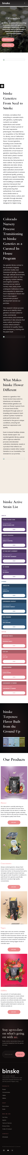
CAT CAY (5, 657)
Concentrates (6, 1092)
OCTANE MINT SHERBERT (9, 556)
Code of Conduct (7, 1129)
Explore (4, 1120)
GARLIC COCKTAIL (8, 540)
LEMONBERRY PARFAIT (9, 606)
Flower (4, 1089)
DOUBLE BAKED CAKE (8, 525)
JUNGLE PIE (6, 591)
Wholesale (5, 1137)
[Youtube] (8, 1150)
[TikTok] (12, 1150)
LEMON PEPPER (7, 672)
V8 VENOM (6, 572)
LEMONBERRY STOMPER (9, 688)
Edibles (4, 1098)
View (14, 529)
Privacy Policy (6, 1126)
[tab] (13, 745)
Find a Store (5, 1106)
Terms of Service (7, 1123)
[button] (2, 86)
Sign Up (20, 1054)
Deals (3, 1109)
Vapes (4, 1095)
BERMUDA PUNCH (7, 641)
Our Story (4, 1117)
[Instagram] (3, 1150)
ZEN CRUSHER (6, 622)
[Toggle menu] (25, 3)
